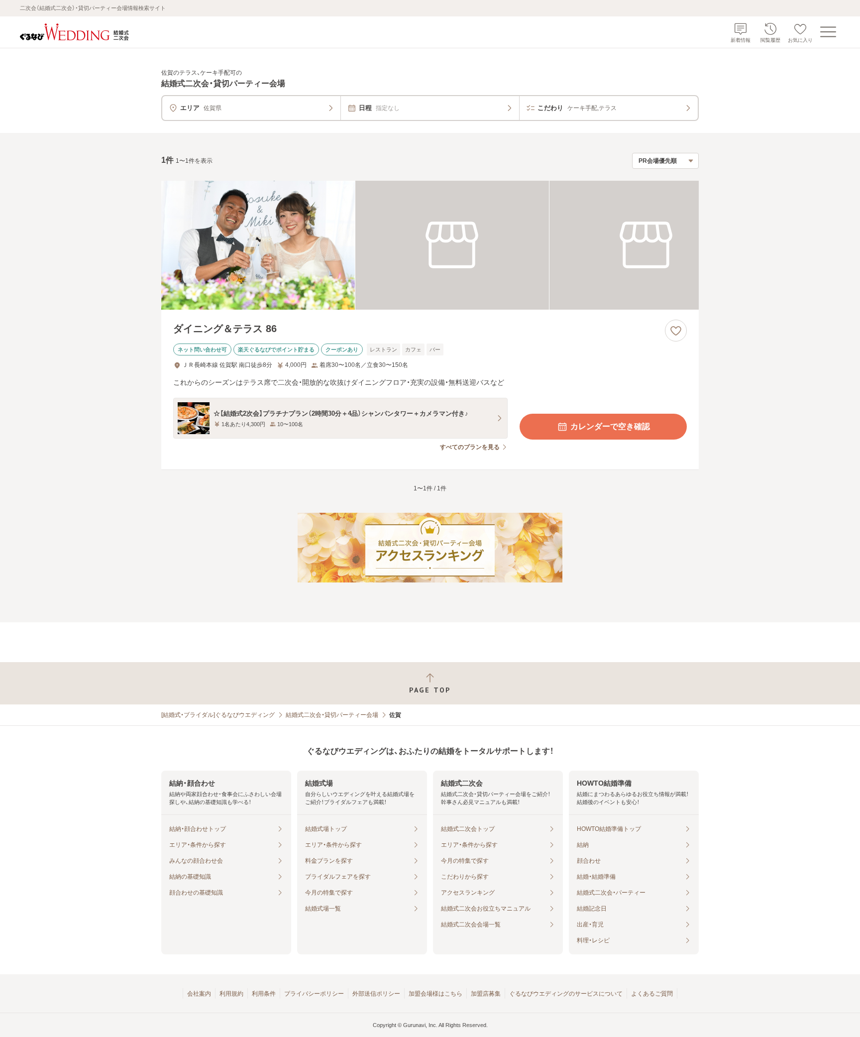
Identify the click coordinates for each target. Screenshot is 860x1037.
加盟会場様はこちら (435, 993)
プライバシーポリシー (314, 993)
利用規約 (231, 993)
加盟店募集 (486, 993)
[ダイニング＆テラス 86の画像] (430, 245)
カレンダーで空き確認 (610, 426)
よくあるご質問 (652, 993)
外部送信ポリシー (376, 993)
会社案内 (199, 993)
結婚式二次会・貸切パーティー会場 (332, 714)
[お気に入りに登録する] (676, 331)
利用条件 (264, 993)
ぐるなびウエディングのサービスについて (566, 993)
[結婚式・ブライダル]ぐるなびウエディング (218, 714)
